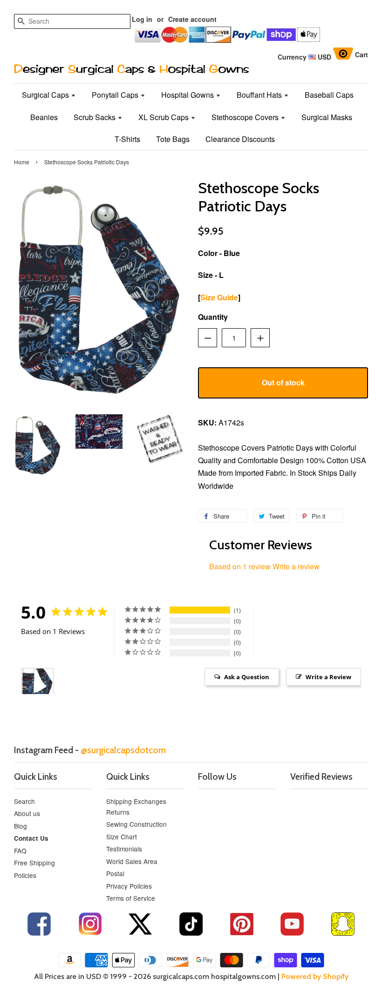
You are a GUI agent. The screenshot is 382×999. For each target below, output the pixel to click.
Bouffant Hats (260, 94)
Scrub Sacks (95, 117)
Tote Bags (173, 139)
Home (21, 162)
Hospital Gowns (188, 94)
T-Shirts (127, 139)
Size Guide (219, 297)
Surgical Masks (326, 117)
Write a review (296, 566)
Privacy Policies (129, 886)
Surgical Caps (46, 94)
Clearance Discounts (240, 139)
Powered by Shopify (314, 976)
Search (24, 801)
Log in (142, 19)
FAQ (20, 850)
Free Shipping (34, 862)
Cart (361, 54)
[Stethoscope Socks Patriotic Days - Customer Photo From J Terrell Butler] (37, 681)
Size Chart (121, 836)
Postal (115, 873)
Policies (25, 875)
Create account (192, 19)
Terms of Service (130, 898)
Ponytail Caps (116, 94)
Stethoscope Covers (245, 117)
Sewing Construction (136, 824)
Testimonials (124, 848)
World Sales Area (131, 861)
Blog (20, 825)
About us (27, 813)
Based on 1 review (240, 566)
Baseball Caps (329, 94)
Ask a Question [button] (246, 677)
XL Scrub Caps (164, 117)
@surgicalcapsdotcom (123, 750)
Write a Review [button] (328, 677)
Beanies (44, 117)
